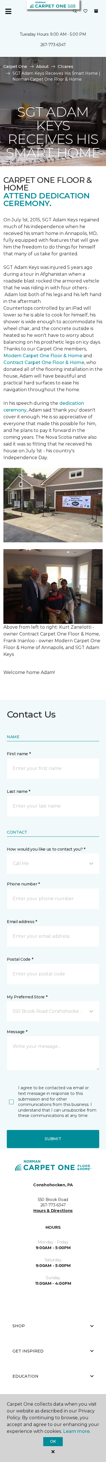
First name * (19, 754)
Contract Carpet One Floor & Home (43, 362)
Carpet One (15, 66)
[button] (75, 11)
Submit (53, 1138)
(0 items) (96, 11)
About (42, 66)
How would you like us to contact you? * (46, 849)
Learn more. (76, 1431)
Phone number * (23, 884)
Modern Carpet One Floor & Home (42, 355)
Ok (53, 1441)
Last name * (18, 791)
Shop (18, 1325)
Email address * (22, 922)
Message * (17, 1032)
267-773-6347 (53, 44)
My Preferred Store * (27, 997)
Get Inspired (28, 1351)
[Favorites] (85, 11)
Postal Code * (20, 959)
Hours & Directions (53, 1210)
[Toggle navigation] (8, 11)
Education (25, 1376)
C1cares (65, 66)
